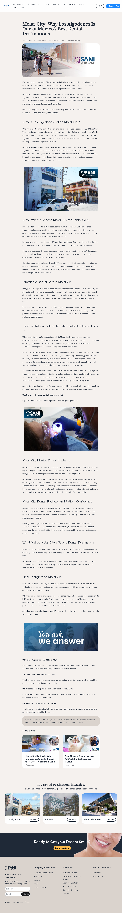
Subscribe (26, 894)
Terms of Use (97, 873)
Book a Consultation (62, 848)
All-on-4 (83, 694)
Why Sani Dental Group (43, 873)
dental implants (65, 694)
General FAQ (68, 894)
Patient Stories (40, 887)
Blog (36, 884)
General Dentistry (70, 886)
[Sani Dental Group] (5, 6)
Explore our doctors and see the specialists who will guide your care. (50, 401)
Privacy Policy (97, 876)
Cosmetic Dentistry (70, 883)
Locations (38, 880)
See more (33, 819)
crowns (76, 694)
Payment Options (70, 873)
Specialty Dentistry (70, 890)
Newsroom (38, 876)
